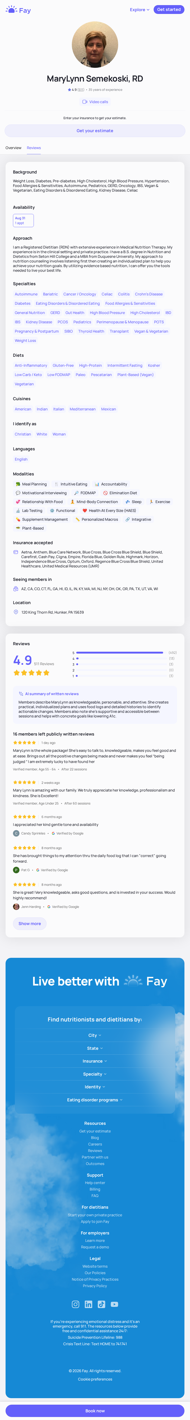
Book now (95, 1410)
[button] (140, 9)
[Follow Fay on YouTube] (114, 1304)
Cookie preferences (95, 1379)
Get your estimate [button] (95, 130)
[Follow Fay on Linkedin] (88, 1304)
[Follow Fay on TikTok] (101, 1304)
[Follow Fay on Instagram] (75, 1304)
